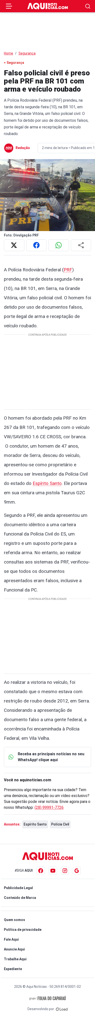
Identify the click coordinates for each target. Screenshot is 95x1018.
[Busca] (88, 6)
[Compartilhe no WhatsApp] (58, 245)
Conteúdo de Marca (20, 898)
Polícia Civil (60, 824)
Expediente (13, 969)
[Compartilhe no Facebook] (36, 245)
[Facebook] (41, 871)
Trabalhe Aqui (15, 959)
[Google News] (77, 871)
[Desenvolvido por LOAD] (62, 1009)
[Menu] (9, 6)
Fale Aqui (11, 939)
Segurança (27, 53)
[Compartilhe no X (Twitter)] (14, 245)
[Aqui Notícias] (47, 6)
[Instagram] (65, 871)
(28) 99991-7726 (49, 807)
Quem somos (14, 920)
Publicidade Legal (18, 888)
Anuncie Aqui (14, 949)
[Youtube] (53, 871)
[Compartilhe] (81, 245)
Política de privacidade (22, 930)
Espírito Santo (47, 483)
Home (8, 53)
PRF (68, 270)
